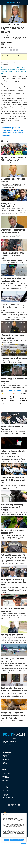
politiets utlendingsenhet (8, 137)
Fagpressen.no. (7, 834)
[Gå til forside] (14, 2)
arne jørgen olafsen (7, 135)
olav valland (16, 127)
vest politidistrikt (6, 127)
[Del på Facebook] (11, 50)
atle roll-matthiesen (18, 132)
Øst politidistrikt (18, 130)
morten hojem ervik (7, 130)
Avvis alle (6, 839)
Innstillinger (23, 843)
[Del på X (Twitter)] (14, 50)
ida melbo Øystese (6, 132)
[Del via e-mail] (16, 50)
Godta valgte (13, 839)
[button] (2, 391)
